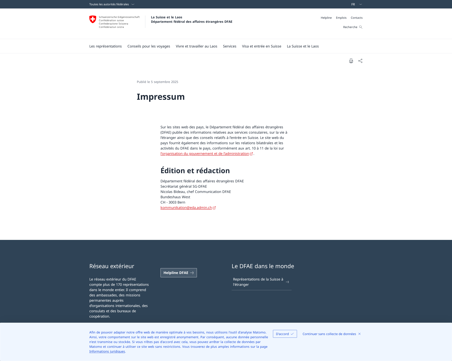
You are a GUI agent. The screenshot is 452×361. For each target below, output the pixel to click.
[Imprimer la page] (351, 60)
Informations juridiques (107, 351)
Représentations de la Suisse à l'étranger (258, 282)
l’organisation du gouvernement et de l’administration (204, 153)
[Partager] (360, 60)
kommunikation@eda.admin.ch (186, 207)
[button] (106, 46)
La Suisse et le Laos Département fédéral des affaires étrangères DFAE (191, 19)
